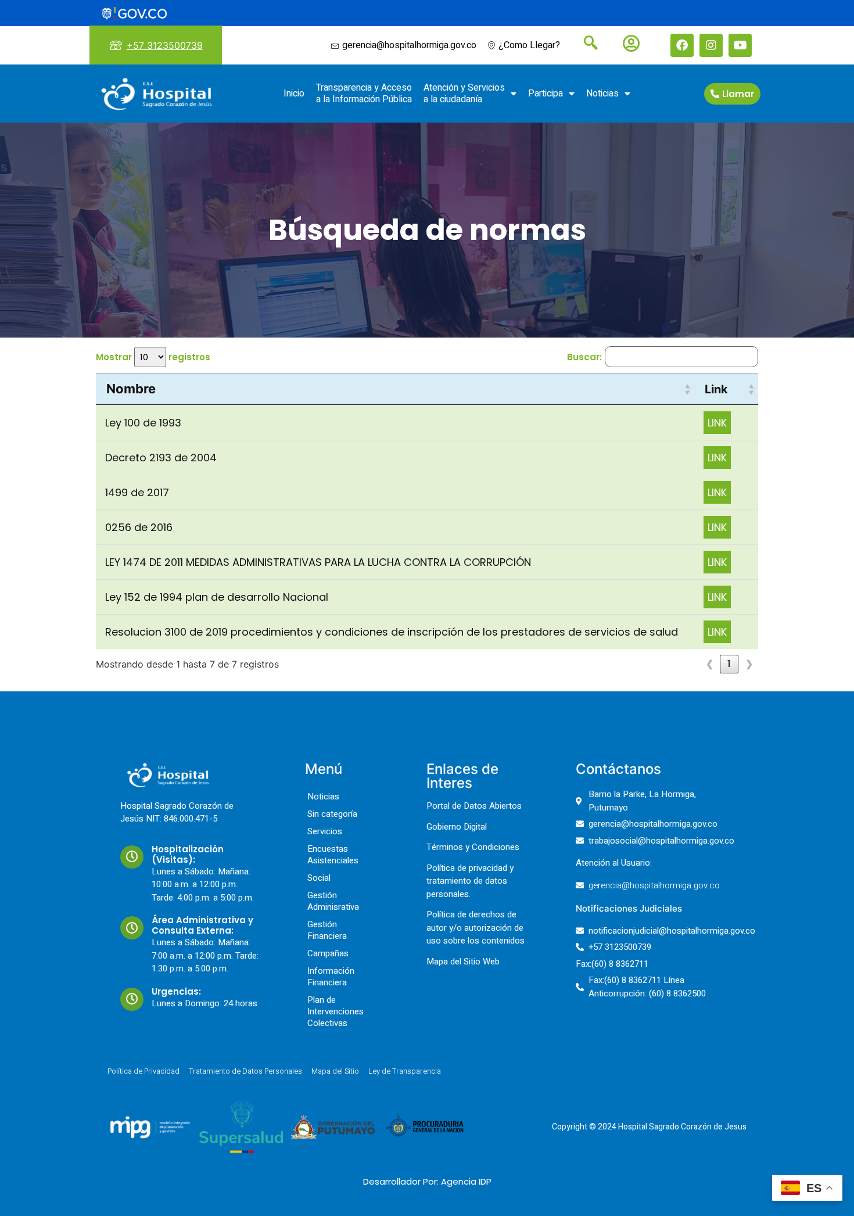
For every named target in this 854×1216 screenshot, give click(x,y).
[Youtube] (740, 45)
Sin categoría (332, 814)
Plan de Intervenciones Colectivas (335, 1011)
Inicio (294, 94)
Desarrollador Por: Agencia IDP (427, 1181)
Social (319, 877)
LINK (717, 422)
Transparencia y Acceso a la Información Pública (364, 93)
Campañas (328, 953)
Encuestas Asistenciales (332, 854)
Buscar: (584, 357)
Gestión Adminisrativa (333, 901)
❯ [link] (749, 663)
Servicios (324, 831)
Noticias (602, 94)
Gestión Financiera (327, 930)
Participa (545, 94)
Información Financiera (330, 976)
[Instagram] (711, 45)
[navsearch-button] (586, 44)
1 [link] (729, 663)
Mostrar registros (153, 357)
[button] (687, 389)
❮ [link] (709, 663)
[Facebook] (682, 45)
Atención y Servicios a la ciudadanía (464, 93)
